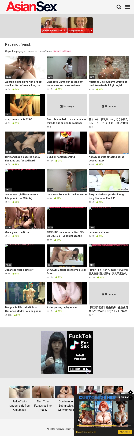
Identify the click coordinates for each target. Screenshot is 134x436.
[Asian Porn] (31, 7)
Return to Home (62, 51)
